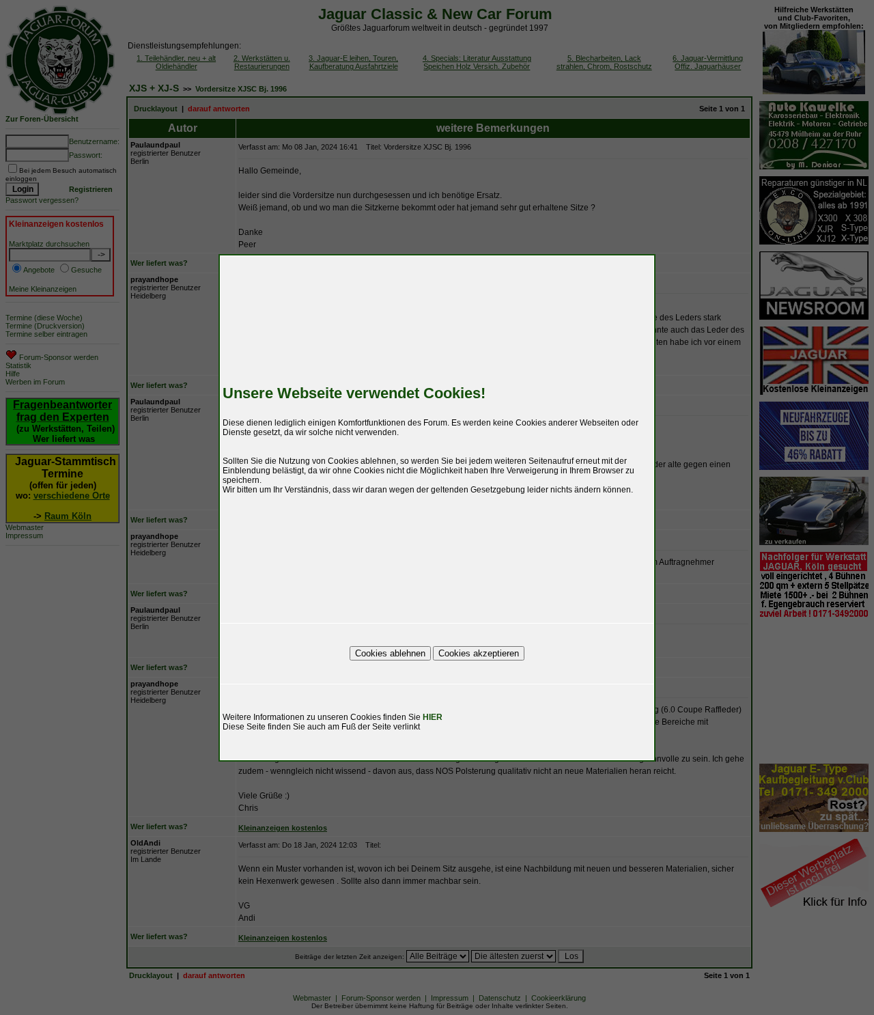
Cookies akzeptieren (478, 653)
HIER (432, 717)
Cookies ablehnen (390, 653)
